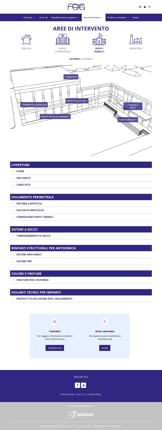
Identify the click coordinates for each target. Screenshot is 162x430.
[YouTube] (83, 385)
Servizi (136, 17)
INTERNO (87, 58)
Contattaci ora (55, 348)
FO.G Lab (43, 17)
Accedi (105, 348)
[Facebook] (77, 385)
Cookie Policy (94, 394)
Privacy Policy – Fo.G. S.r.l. (73, 394)
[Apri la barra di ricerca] (149, 6)
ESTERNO (74, 58)
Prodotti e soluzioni (116, 17)
